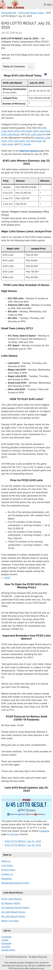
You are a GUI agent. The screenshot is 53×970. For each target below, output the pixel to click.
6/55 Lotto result (23, 131)
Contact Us (7, 874)
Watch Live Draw (10, 920)
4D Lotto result (34, 141)
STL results (25, 144)
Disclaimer (6, 878)
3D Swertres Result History (15, 907)
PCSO (7, 577)
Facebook (44, 831)
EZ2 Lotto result (16, 141)
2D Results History (10, 903)
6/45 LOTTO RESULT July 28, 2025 (23, 845)
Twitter (4, 940)
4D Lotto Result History (13, 912)
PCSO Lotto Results (11, 899)
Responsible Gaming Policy (15, 883)
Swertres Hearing (28, 150)
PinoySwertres (8, 12)
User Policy (7, 865)
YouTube (14, 834)
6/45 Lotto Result (10, 134)
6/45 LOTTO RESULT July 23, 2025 (23, 841)
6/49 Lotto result (41, 131)
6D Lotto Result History (13, 916)
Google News (8, 950)
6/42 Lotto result (34, 134)
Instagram (6, 943)
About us (6, 861)
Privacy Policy (8, 870)
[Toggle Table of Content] (29, 67)
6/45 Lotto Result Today (31, 12)
